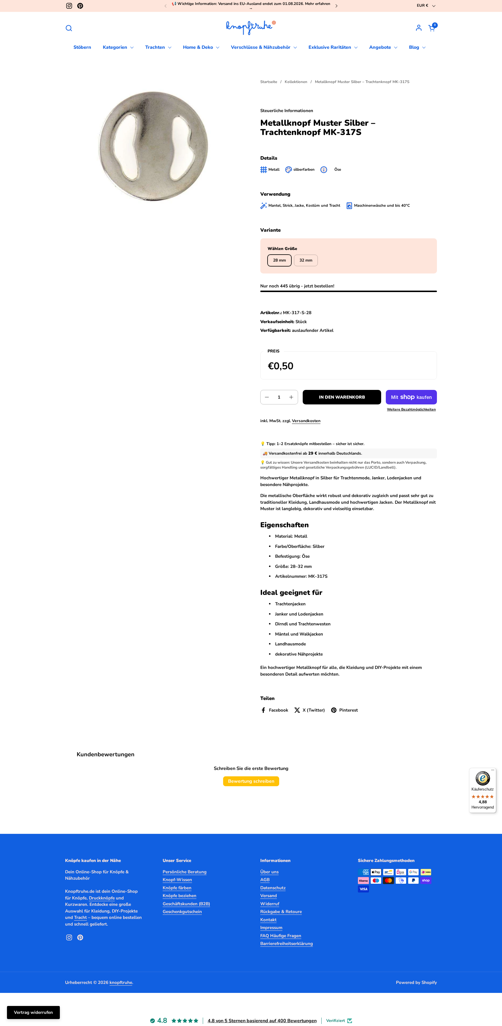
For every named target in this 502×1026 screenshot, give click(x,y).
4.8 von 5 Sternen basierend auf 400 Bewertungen (262, 1021)
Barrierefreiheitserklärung (286, 943)
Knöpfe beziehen (179, 896)
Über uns (269, 872)
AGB (265, 880)
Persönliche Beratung (185, 872)
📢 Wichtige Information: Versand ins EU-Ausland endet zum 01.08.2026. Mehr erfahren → (251, 6)
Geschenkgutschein (182, 912)
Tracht (80, 917)
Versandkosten (306, 421)
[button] (68, 28)
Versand (268, 896)
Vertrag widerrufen (33, 1012)
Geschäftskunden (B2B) (186, 904)
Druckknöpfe (102, 898)
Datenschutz (273, 888)
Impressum (271, 927)
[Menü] (492, 771)
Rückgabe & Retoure (281, 912)
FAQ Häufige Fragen (280, 936)
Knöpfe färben (177, 888)
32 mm (306, 260)
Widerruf (269, 904)
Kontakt (268, 920)
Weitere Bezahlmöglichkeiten (411, 409)
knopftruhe (121, 982)
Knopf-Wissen (177, 880)
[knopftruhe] (251, 28)
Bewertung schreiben (251, 781)
